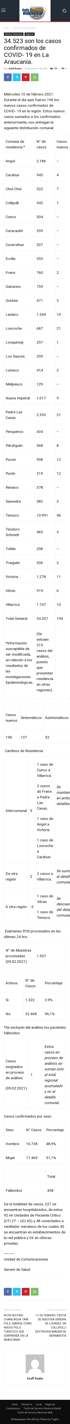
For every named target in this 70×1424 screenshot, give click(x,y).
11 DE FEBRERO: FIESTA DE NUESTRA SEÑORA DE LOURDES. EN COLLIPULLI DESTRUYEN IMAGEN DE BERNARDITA (50, 1325)
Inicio (7, 28)
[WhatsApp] (34, 77)
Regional (29, 34)
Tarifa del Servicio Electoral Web (35, 1412)
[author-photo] (35, 1373)
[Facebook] (8, 77)
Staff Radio (15, 68)
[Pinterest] (26, 77)
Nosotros (27, 1404)
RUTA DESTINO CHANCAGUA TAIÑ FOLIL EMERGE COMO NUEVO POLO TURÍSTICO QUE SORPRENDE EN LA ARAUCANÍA (18, 1327)
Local (39, 1404)
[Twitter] (17, 77)
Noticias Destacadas (24, 28)
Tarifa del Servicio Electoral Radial (42, 1408)
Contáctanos (13, 1408)
